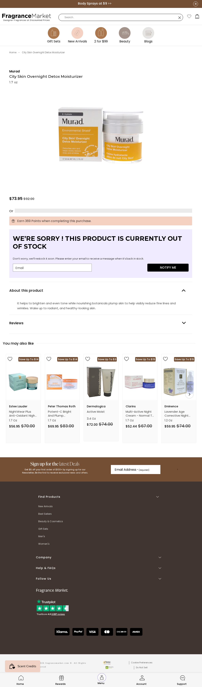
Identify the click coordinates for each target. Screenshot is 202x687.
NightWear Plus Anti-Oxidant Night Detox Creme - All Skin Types (22, 414)
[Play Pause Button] (195, 3)
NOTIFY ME (168, 267)
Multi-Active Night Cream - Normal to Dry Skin (140, 414)
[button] (197, 16)
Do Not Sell (142, 667)
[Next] (189, 394)
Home (12, 52)
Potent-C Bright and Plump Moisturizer (59, 414)
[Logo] (26, 17)
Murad (14, 71)
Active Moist (96, 412)
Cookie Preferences (141, 662)
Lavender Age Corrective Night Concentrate (177, 414)
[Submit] (177, 469)
